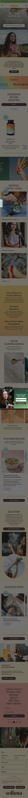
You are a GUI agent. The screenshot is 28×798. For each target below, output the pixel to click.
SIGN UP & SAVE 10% (21, 403)
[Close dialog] (26, 390)
